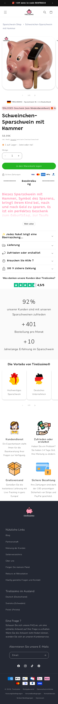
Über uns (10, 561)
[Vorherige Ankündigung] (5, 3)
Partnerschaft (12, 541)
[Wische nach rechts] (35, 95)
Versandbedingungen (33, 694)
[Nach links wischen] (23, 95)
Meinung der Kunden (15, 548)
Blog (8, 535)
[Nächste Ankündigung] (53, 3)
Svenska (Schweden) (15, 603)
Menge (5, 150)
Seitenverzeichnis (14, 554)
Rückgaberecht (28, 689)
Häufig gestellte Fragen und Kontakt (23, 580)
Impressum (40, 698)
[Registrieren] (45, 655)
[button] (6, 12)
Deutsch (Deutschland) (16, 596)
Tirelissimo (16, 689)
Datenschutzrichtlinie (45, 689)
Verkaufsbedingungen (25, 698)
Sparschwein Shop (12, 24)
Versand (13, 140)
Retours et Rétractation (17, 573)
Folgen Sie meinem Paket (18, 567)
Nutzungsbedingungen (14, 694)
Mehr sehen (29, 224)
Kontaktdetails (49, 694)
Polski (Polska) (13, 609)
